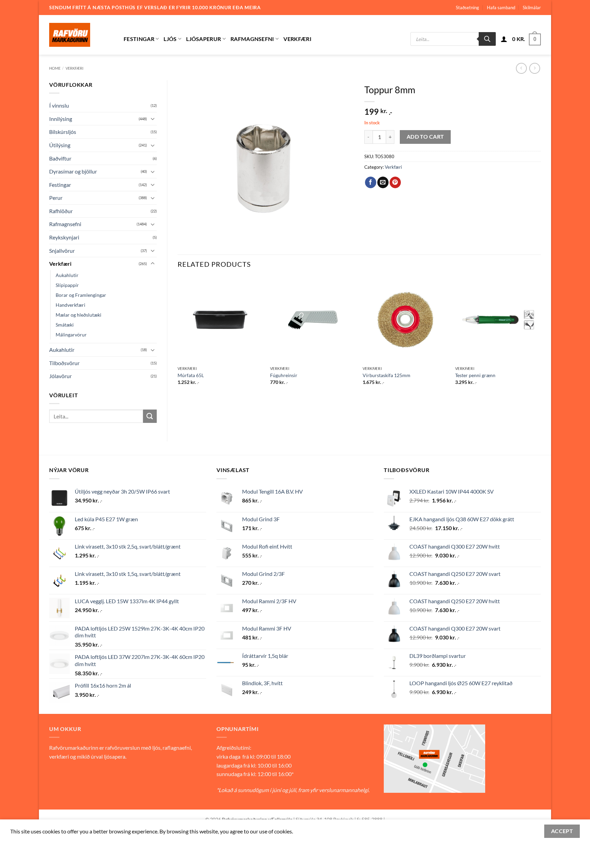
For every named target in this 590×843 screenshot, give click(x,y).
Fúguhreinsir (283, 375)
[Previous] (178, 337)
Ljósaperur (203, 39)
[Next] (540, 337)
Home (54, 68)
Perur (55, 197)
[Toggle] (153, 118)
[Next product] (521, 68)
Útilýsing (59, 145)
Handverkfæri (70, 305)
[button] (504, 38)
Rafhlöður (61, 211)
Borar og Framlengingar (81, 295)
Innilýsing (60, 118)
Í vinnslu (59, 105)
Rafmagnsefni (252, 39)
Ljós (170, 39)
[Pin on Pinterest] (395, 182)
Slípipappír (67, 285)
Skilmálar (532, 7)
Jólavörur (60, 376)
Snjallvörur (62, 250)
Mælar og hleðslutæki (78, 315)
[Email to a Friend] (383, 182)
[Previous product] (534, 68)
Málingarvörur (71, 334)
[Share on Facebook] (370, 182)
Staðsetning (467, 7)
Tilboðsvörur (64, 363)
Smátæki (65, 325)
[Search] (487, 39)
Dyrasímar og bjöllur (73, 171)
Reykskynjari (64, 237)
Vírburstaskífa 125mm (386, 375)
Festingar (139, 39)
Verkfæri (297, 39)
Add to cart (425, 137)
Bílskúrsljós (62, 131)
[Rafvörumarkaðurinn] (81, 35)
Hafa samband (501, 7)
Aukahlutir (67, 275)
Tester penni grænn (475, 375)
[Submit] (150, 416)
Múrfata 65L (191, 375)
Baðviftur (60, 158)
